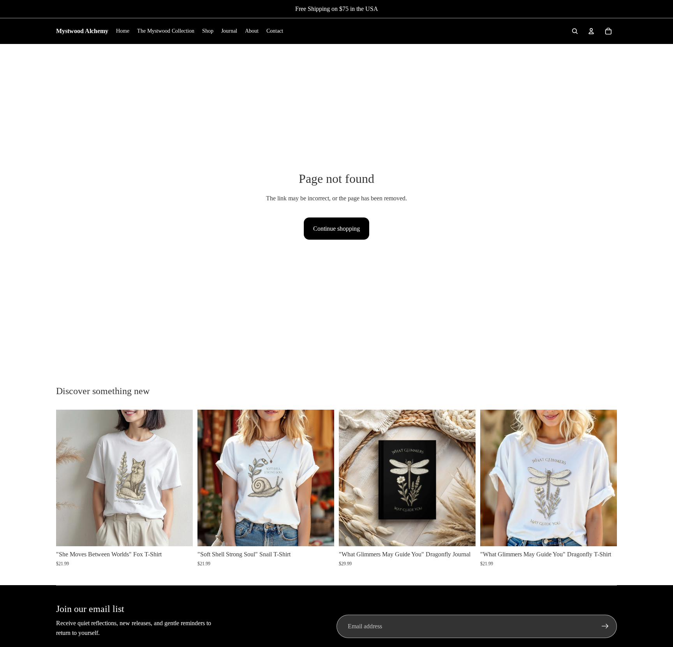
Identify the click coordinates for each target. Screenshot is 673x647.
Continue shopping (336, 228)
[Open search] (574, 31)
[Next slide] (181, 477)
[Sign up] (605, 626)
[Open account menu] (591, 31)
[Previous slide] (67, 477)
